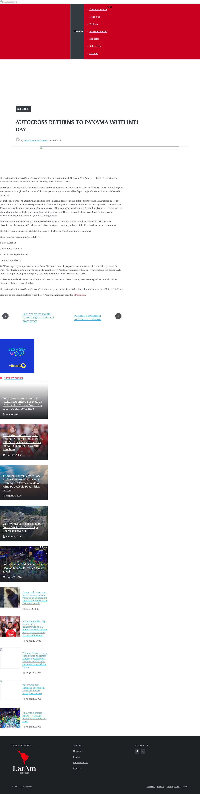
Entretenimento (98, 31)
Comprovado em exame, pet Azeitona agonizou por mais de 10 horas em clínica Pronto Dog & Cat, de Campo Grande (22, 403)
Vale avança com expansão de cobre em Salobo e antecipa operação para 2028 (22, 527)
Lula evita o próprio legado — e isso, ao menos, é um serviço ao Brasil (23, 567)
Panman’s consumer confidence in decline (87, 317)
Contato (93, 53)
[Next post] (118, 316)
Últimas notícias (98, 9)
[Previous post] (5, 316)
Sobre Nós (95, 46)
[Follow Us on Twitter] (143, 751)
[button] (109, 7)
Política (93, 24)
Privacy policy (173, 786)
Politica (76, 757)
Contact (160, 786)
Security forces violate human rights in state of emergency (38, 317)
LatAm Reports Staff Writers (35, 140)
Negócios (94, 16)
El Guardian (80, 294)
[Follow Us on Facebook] (137, 751)
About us (151, 786)
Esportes (94, 38)
